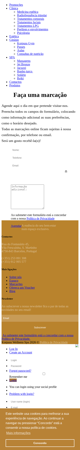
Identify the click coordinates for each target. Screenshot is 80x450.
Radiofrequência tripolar (32, 15)
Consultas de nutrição (30, 53)
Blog (12, 291)
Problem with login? (21, 394)
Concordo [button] (40, 443)
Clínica (13, 8)
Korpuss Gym (25, 43)
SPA (12, 57)
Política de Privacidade (41, 218)
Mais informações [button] (18, 433)
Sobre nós (15, 277)
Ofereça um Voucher (22, 287)
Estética (14, 36)
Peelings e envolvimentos (32, 29)
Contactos (15, 81)
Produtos (14, 85)
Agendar (16, 226)
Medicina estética (27, 11)
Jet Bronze (23, 64)
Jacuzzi (21, 67)
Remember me (18, 376)
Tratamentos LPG (28, 25)
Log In (13, 349)
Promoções (16, 4)
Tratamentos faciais (29, 22)
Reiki (20, 78)
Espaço (13, 280)
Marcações (16, 284)
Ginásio (14, 39)
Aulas (20, 50)
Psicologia (23, 32)
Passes (21, 46)
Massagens (23, 60)
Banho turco (25, 71)
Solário (21, 74)
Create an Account (20, 352)
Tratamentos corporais (30, 18)
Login (13, 380)
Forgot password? (20, 370)
